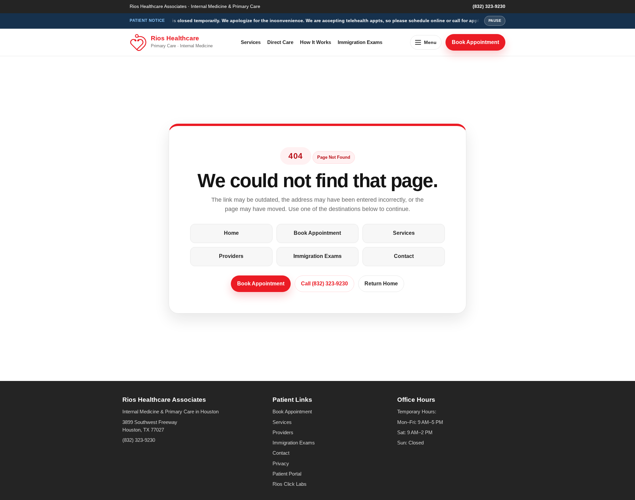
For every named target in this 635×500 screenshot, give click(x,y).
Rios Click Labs (290, 484)
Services (251, 42)
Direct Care (280, 42)
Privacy (281, 463)
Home (231, 233)
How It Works (315, 42)
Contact (404, 256)
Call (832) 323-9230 (324, 283)
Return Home (381, 283)
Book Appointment (475, 42)
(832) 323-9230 (489, 6)
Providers (231, 256)
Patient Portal (287, 474)
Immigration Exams (360, 42)
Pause (494, 20)
